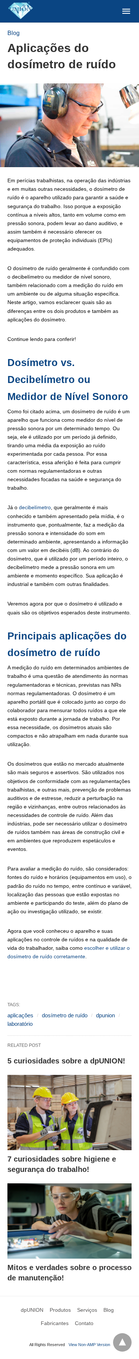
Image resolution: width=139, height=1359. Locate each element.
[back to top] (122, 1342)
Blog (13, 33)
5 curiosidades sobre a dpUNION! (66, 1061)
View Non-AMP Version (89, 1344)
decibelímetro (35, 507)
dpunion (105, 1015)
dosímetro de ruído (64, 1015)
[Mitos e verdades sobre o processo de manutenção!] (69, 1221)
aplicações (20, 1015)
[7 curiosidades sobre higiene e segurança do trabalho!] (69, 1112)
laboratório (20, 1024)
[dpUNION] (20, 10)
